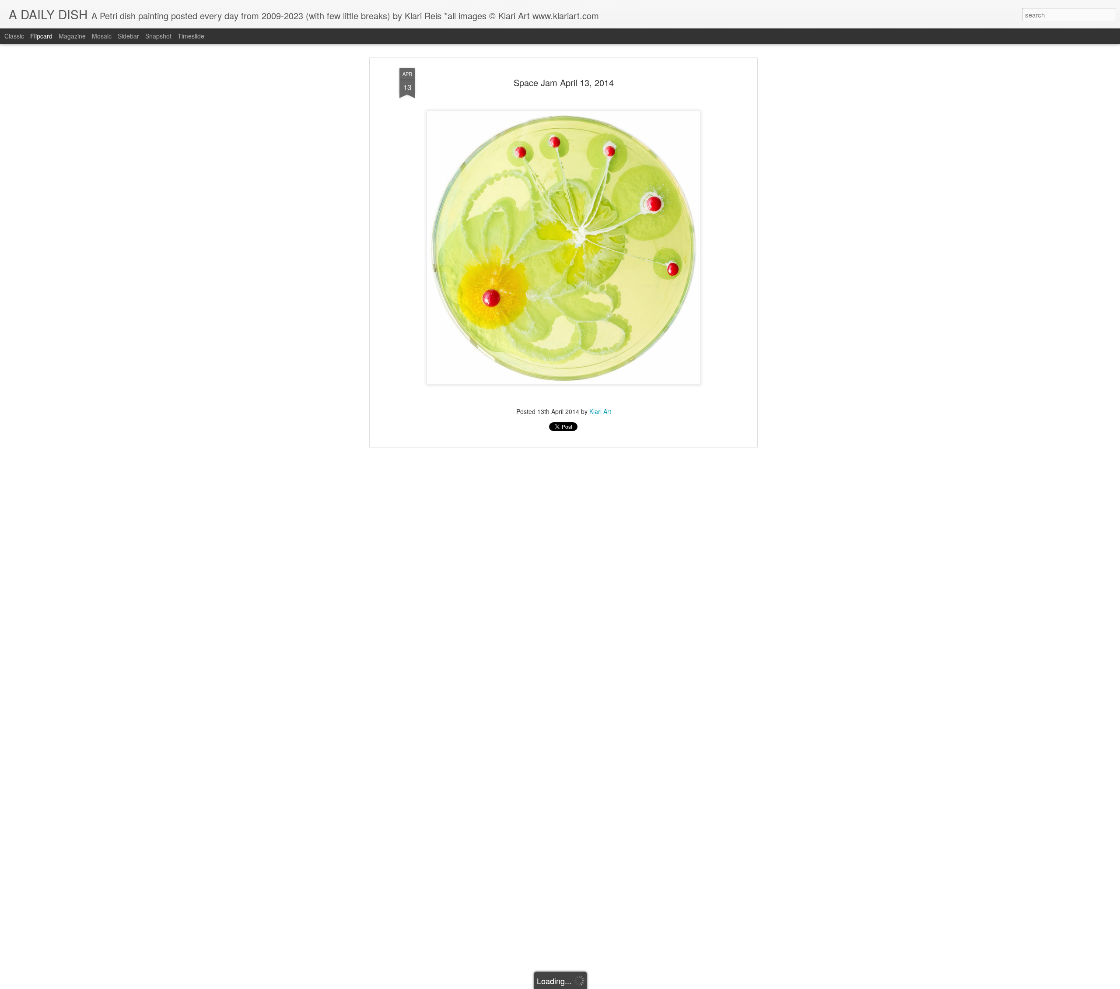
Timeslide (191, 36)
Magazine (72, 36)
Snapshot (158, 36)
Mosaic (102, 36)
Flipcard (41, 36)
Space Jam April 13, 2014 (564, 82)
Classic (14, 36)
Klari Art (600, 411)
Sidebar (128, 36)
